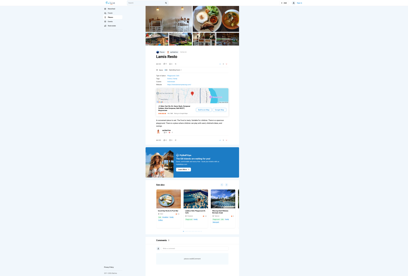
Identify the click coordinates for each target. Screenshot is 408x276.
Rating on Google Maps (181, 113)
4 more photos (227, 39)
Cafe (177, 76)
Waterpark (216, 222)
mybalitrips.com (181, 164)
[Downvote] (226, 64)
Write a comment (169, 248)
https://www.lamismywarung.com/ (179, 85)
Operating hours (174, 70)
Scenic (169, 79)
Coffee (160, 220)
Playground (171, 76)
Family (175, 79)
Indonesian (171, 82)
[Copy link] (175, 64)
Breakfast (165, 217)
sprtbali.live (166, 130)
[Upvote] (220, 64)
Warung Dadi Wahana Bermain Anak (220, 212)
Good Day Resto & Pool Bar (168, 211)
